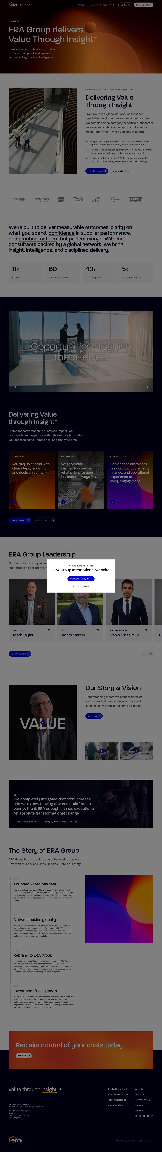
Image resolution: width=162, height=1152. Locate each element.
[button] (90, 579)
